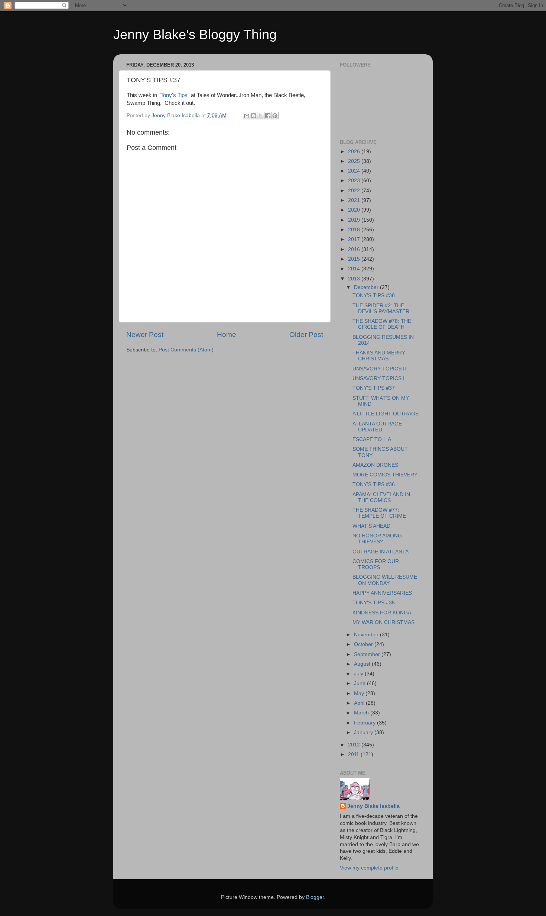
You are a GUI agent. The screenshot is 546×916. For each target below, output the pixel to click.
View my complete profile (369, 868)
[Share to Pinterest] (275, 115)
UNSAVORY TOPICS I (378, 378)
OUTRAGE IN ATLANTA (380, 552)
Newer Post (144, 334)
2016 (354, 249)
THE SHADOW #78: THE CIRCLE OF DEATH (381, 324)
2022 (354, 190)
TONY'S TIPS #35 (373, 602)
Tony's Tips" (174, 95)
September (367, 654)
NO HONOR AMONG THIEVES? (377, 538)
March (362, 713)
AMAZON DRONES (375, 465)
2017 (354, 239)
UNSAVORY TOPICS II (379, 369)
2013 (354, 279)
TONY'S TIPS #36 (373, 484)
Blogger (315, 897)
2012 (354, 745)
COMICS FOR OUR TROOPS (375, 564)
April (360, 703)
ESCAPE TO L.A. (372, 439)
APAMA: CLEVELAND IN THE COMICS (381, 497)
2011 (354, 754)
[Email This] (246, 115)
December (367, 287)
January (364, 732)
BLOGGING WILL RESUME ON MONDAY (384, 580)
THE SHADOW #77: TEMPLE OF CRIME (379, 513)
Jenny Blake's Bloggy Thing (195, 34)
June (360, 683)
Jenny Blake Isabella (373, 806)
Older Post (306, 334)
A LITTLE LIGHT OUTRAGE (385, 414)
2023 (354, 180)
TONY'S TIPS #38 (373, 295)
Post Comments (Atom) (186, 350)
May (359, 693)
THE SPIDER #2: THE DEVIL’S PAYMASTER (380, 308)
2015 (354, 259)
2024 (354, 171)
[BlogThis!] (253, 115)
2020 (354, 210)
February (365, 723)
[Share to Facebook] (268, 115)
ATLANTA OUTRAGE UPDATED (377, 427)
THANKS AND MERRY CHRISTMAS (378, 355)
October (364, 644)
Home (226, 334)
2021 (354, 200)
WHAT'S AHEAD (371, 526)
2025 (354, 161)
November (367, 634)
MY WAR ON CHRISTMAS (383, 622)
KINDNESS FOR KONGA (381, 613)
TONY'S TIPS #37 (373, 388)
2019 (354, 220)
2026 (354, 151)
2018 (354, 229)
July (359, 673)
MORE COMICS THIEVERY (384, 475)
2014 (354, 268)
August (363, 664)
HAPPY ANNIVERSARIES (382, 593)
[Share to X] (260, 115)
